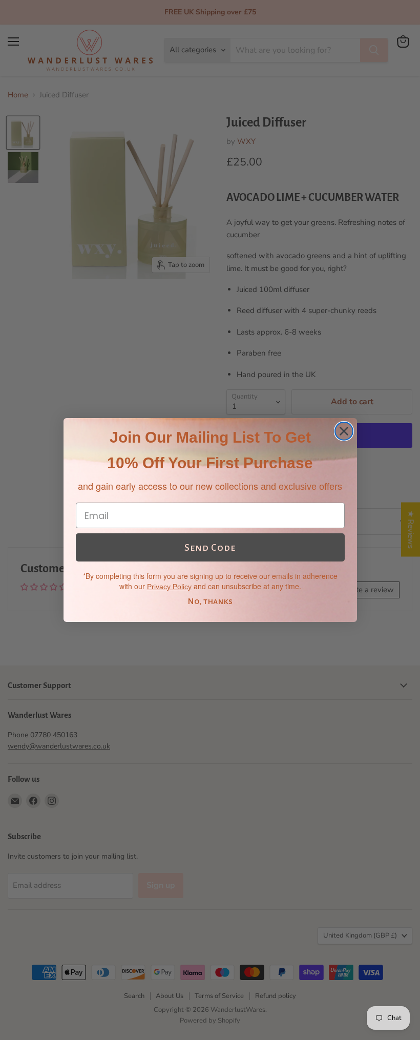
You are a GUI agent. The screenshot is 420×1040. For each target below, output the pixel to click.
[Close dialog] (344, 431)
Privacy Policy (169, 587)
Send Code (210, 548)
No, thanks (210, 601)
